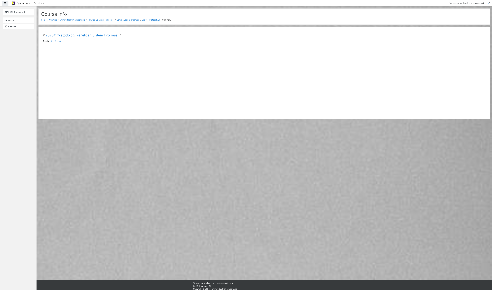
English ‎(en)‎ (39, 3)
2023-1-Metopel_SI (151, 20)
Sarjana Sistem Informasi (128, 20)
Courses (53, 20)
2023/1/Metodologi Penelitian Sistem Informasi (81, 35)
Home (44, 20)
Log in (486, 3)
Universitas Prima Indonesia (72, 20)
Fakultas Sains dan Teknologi (101, 20)
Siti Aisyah (56, 41)
